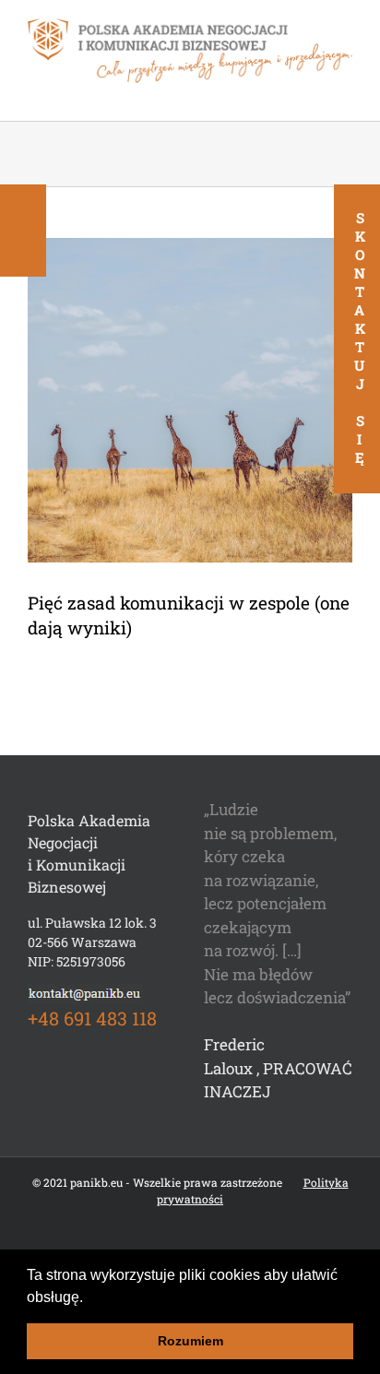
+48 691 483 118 (92, 1018)
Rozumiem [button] (190, 1340)
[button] (89, 1298)
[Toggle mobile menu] (345, 92)
